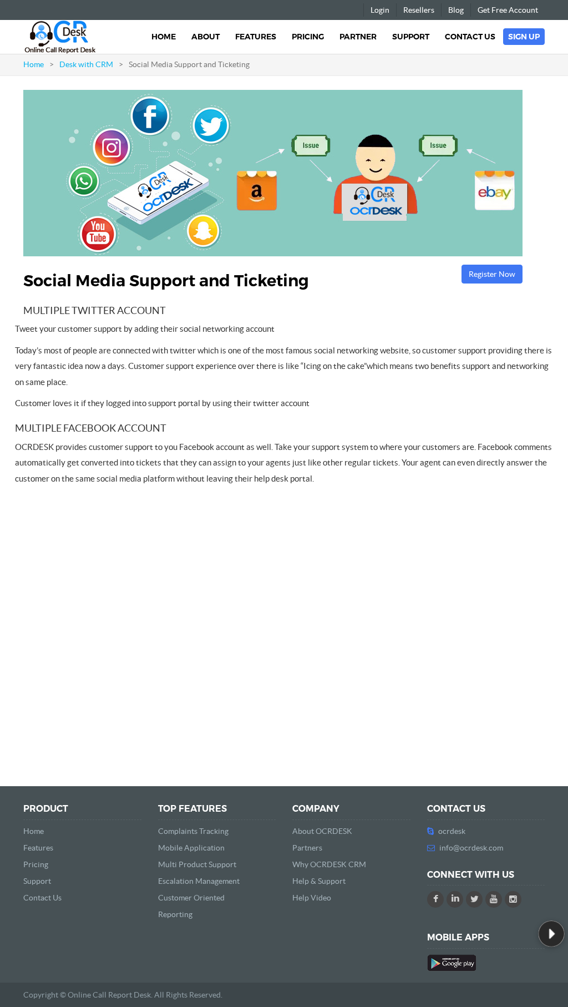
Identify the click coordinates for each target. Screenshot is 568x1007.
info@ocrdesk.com (471, 847)
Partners (307, 847)
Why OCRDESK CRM (329, 864)
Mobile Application (191, 847)
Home (163, 37)
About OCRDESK (322, 831)
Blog (456, 10)
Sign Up (524, 37)
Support (410, 37)
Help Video (311, 897)
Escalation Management (199, 881)
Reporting (175, 914)
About (205, 37)
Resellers (418, 10)
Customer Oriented (191, 897)
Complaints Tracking (193, 831)
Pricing (308, 37)
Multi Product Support (197, 864)
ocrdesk (451, 831)
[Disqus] (284, 631)
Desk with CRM (86, 64)
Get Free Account (508, 10)
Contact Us (470, 37)
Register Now (492, 274)
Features (255, 37)
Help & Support (319, 881)
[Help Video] (551, 933)
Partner (358, 37)
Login (380, 10)
